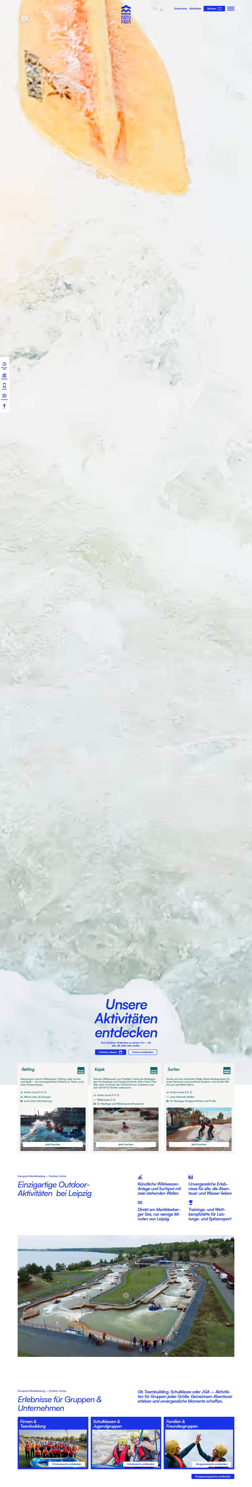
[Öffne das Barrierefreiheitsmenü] (4, 406)
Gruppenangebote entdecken (213, 1476)
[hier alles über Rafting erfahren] (53, 1129)
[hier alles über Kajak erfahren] (126, 1129)
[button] (230, 8)
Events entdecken (142, 1052)
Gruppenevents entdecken (211, 1464)
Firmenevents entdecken (66, 1464)
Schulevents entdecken (140, 1464)
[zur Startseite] (126, 14)
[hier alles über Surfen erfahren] (199, 1129)
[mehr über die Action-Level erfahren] (45, 1092)
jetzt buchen (53, 1144)
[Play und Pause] (126, 1296)
